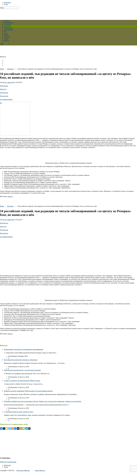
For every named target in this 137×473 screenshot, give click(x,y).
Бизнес (6, 35)
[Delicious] (9, 428)
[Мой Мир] (15, 428)
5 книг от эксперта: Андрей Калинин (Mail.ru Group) (22, 380)
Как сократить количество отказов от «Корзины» (21, 360)
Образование (8, 22)
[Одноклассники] (12, 428)
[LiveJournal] (29, 428)
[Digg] (18, 428)
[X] (4, 428)
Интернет (7, 26)
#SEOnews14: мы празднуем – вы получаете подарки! (22, 370)
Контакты (7, 2)
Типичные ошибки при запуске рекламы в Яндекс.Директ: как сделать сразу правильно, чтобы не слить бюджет (42, 401)
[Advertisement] (48, 13)
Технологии (8, 28)
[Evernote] (23, 428)
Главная (6, 21)
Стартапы (7, 24)
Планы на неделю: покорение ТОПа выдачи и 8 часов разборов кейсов (28, 391)
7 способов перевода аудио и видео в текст (18, 412)
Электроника (8, 30)
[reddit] (21, 428)
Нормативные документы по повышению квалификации (23, 349)
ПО (5, 31)
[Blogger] (7, 428)
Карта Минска (40, 470)
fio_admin (8, 82)
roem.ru (10, 196)
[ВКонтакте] (1, 428)
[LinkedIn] (26, 428)
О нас (6, 4)
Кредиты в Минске (23, 470)
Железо (6, 40)
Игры (6, 33)
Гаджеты (7, 37)
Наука (6, 39)
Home (2, 69)
